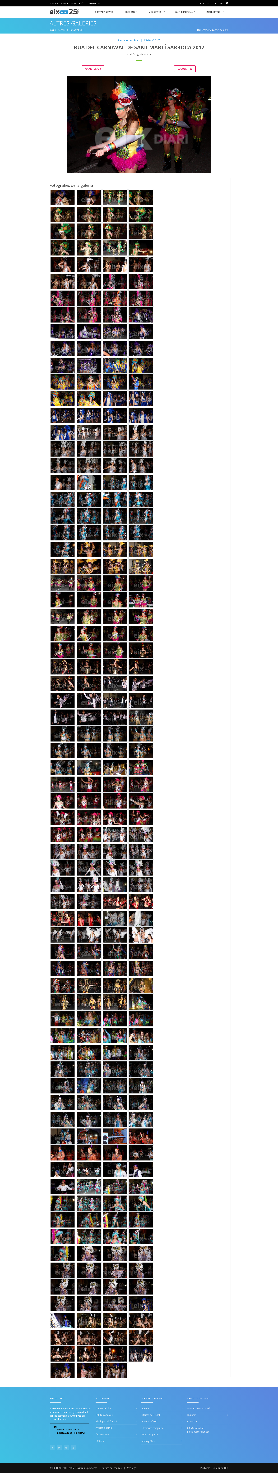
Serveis (61, 29)
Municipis (204, 3)
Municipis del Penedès (107, 1421)
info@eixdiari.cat (195, 1428)
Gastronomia (102, 1434)
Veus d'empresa (149, 1434)
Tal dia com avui (104, 1414)
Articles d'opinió (104, 1427)
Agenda (145, 1408)
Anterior (94, 68)
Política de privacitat (86, 1467)
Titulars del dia (103, 1408)
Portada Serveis (104, 11)
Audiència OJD (220, 1467)
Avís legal (132, 1467)
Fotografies (76, 29)
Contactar (94, 3)
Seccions (130, 11)
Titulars (219, 3)
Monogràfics (148, 1441)
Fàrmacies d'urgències (153, 1427)
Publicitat (205, 1467)
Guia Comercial (184, 11)
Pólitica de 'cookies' (112, 1467)
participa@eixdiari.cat (198, 1431)
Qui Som (191, 1414)
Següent (184, 68)
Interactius (213, 11)
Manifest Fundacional (198, 1408)
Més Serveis (155, 11)
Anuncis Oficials (149, 1421)
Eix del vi (100, 1440)
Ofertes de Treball (150, 1414)
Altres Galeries (73, 23)
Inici (52, 29)
